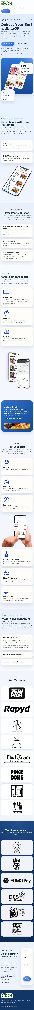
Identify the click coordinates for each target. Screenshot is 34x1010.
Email (24, 957)
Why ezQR (4, 8)
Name (25, 950)
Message (25, 964)
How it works (11, 8)
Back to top (4, 1006)
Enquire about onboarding (13, 418)
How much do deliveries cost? (12, 654)
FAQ (23, 8)
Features (18, 8)
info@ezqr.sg (5, 982)
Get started (6, 11)
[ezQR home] (6, 3)
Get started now (8, 43)
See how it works (22, 43)
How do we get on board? (11, 637)
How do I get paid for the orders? (13, 662)
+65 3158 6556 (5, 979)
